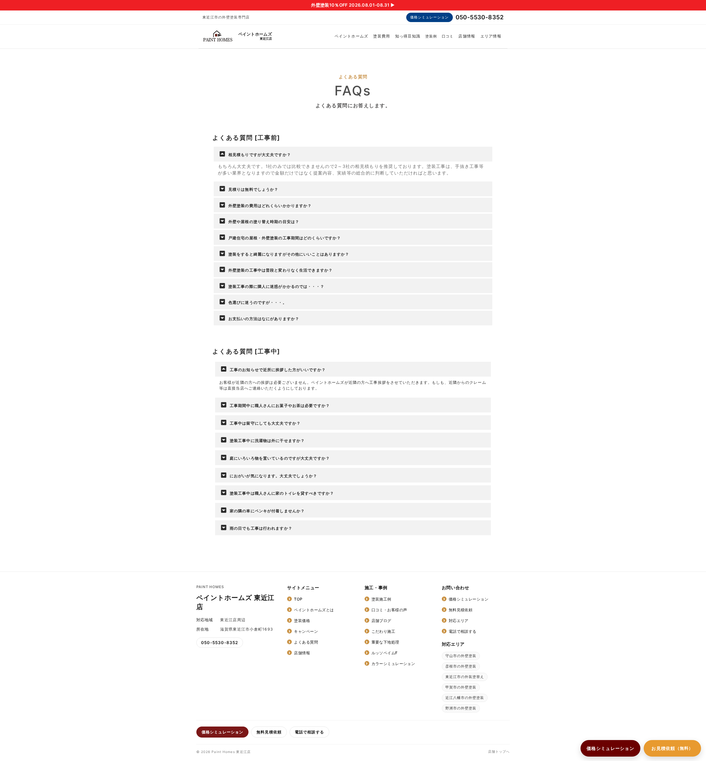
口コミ (447, 36)
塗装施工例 (381, 599)
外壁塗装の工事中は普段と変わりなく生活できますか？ (280, 270)
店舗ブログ (381, 620)
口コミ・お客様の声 (389, 609)
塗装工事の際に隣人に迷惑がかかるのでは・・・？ (276, 286)
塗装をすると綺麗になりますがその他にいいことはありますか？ (288, 254)
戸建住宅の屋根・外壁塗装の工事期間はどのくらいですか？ (284, 237)
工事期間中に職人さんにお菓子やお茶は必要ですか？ (280, 405)
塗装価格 (302, 620)
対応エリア (459, 620)
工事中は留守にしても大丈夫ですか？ (265, 423)
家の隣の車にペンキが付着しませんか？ (267, 510)
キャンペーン (306, 631)
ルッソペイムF (384, 652)
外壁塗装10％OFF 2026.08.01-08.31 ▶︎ (353, 5)
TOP (298, 599)
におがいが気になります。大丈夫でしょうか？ (273, 475)
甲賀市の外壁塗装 (460, 687)
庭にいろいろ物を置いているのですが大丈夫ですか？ (280, 458)
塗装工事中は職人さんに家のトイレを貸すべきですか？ (282, 493)
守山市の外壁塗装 (460, 655)
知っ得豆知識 (408, 36)
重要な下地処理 (385, 642)
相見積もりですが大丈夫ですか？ (259, 154)
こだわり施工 (383, 631)
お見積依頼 (672, 748)
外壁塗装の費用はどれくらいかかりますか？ (270, 205)
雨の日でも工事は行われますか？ (261, 528)
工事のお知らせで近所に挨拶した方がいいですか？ (278, 369)
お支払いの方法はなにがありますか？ (263, 318)
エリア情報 (490, 36)
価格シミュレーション (429, 17)
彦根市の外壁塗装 (460, 666)
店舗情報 (466, 36)
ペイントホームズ (351, 36)
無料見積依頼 (461, 609)
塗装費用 (381, 36)
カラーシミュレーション (393, 663)
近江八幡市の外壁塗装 (464, 697)
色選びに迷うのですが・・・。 (257, 302)
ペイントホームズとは (314, 609)
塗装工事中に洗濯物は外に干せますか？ (267, 440)
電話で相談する (463, 631)
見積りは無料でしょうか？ (253, 189)
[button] (353, 154)
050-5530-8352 (480, 17)
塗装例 (431, 36)
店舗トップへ (499, 751)
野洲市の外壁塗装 (460, 708)
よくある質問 (306, 642)
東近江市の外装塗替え (464, 676)
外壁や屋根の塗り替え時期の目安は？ (263, 221)
